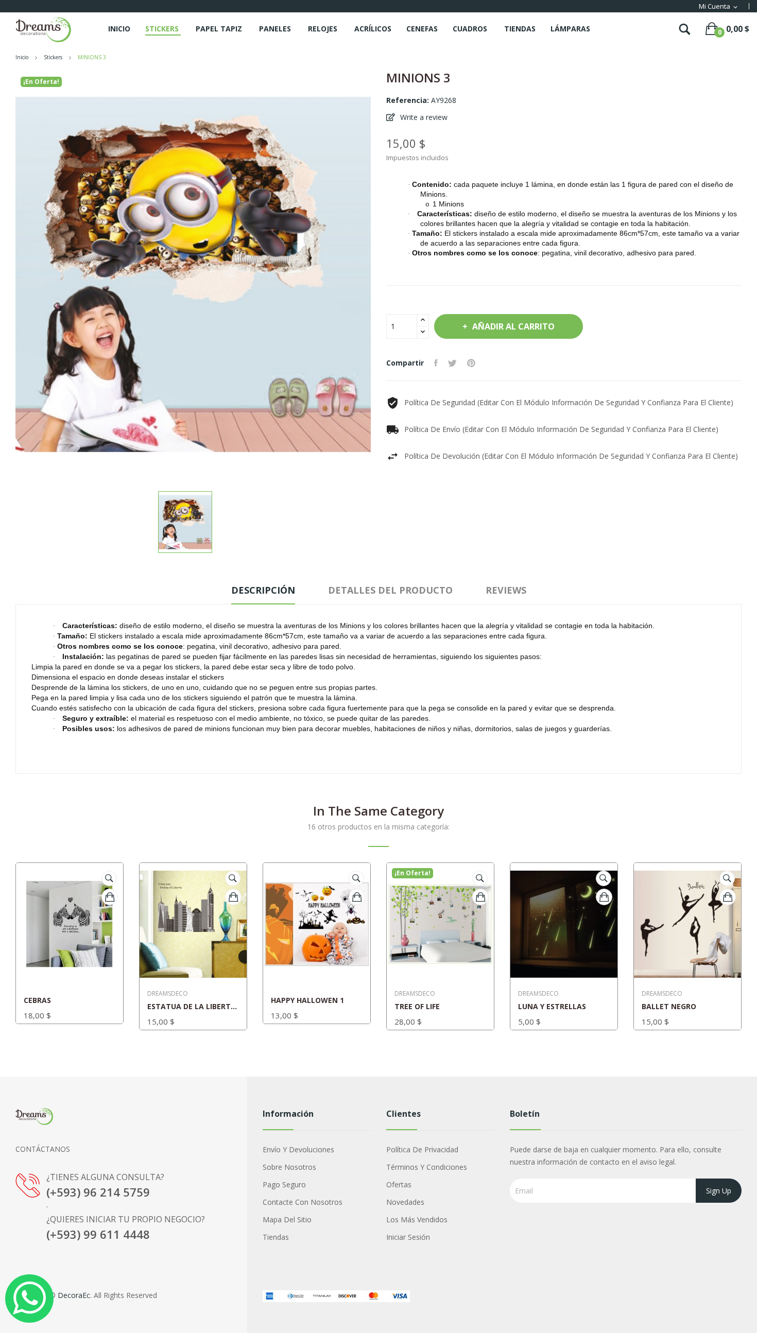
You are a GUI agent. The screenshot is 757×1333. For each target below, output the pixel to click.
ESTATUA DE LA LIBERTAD (193, 1006)
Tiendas (276, 1237)
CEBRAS (37, 1000)
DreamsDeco (167, 994)
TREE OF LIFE (417, 1006)
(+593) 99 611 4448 (98, 1234)
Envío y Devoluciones (298, 1149)
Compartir (436, 363)
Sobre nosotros (289, 1167)
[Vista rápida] (109, 878)
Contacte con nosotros (302, 1202)
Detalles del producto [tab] (390, 590)
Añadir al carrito (513, 326)
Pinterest (471, 363)
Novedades (405, 1202)
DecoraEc (74, 1295)
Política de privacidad (422, 1149)
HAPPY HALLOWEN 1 (307, 1000)
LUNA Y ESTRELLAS (552, 1006)
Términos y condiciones (426, 1167)
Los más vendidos (417, 1219)
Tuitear (452, 363)
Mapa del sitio (287, 1219)
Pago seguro (284, 1184)
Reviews (506, 590)
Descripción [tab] (263, 590)
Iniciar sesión (408, 1237)
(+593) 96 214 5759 (98, 1192)
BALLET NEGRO (669, 1006)
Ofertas (398, 1184)
